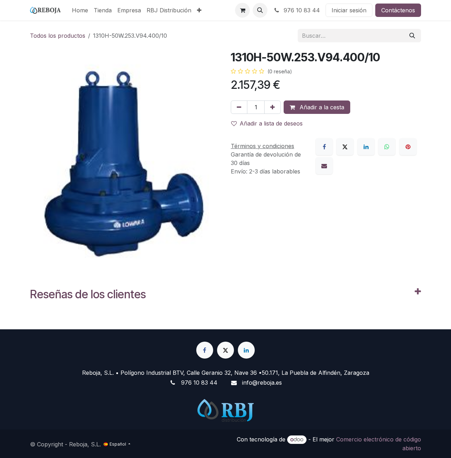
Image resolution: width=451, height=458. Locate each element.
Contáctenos (398, 10)
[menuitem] (80, 10)
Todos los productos (57, 35)
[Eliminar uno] (239, 107)
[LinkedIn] (366, 146)
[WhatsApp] (386, 146)
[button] (260, 10)
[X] (344, 146)
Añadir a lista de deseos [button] (271, 123)
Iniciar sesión (349, 10)
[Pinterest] (408, 146)
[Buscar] (412, 35)
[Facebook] (324, 146)
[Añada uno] (272, 107)
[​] (204, 350)
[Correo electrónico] (324, 165)
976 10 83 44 (301, 10)
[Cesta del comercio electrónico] (242, 10)
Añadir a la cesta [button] (321, 107)
